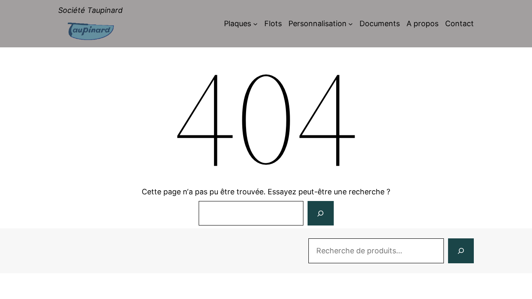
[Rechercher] (320, 213)
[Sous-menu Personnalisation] (350, 24)
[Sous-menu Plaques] (255, 24)
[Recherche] (461, 250)
